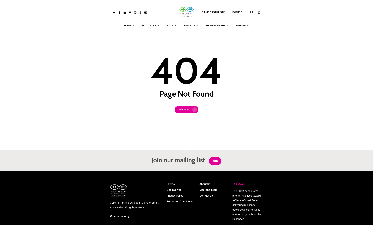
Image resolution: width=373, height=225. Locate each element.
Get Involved (174, 189)
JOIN (215, 161)
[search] (252, 12)
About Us (204, 184)
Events (171, 184)
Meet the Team (208, 189)
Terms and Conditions (180, 201)
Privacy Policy (175, 195)
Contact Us (206, 195)
